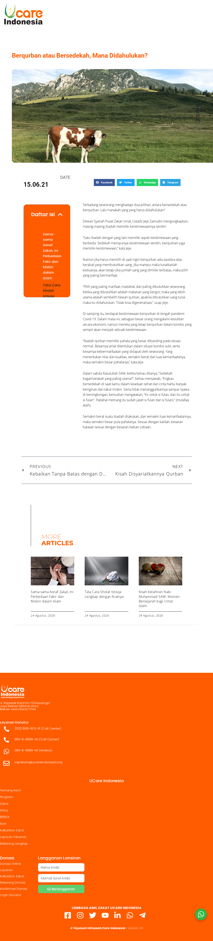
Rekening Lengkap (14, 843)
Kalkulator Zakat (12, 830)
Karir (3, 823)
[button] (104, 182)
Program (6, 797)
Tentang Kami (10, 790)
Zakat (4, 803)
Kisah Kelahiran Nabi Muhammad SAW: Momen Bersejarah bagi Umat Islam (159, 599)
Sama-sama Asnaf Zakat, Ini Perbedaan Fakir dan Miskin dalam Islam (52, 256)
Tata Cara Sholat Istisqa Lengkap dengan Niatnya (104, 594)
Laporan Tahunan (13, 837)
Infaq (4, 810)
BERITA (4, 817)
